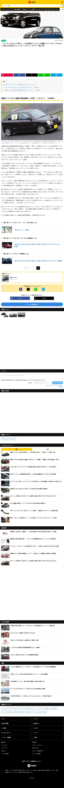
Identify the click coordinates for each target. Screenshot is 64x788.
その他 (35, 737)
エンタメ (39, 9)
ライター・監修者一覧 (37, 751)
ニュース (9, 9)
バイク (3, 712)
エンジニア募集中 (36, 753)
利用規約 (61, 386)
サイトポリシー (5, 745)
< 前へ (26, 268)
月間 (47, 449)
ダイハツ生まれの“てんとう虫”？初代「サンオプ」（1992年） (22, 87)
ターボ (25, 200)
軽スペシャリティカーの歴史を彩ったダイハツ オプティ (20, 84)
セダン (26, 141)
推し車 (9, 439)
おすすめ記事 (25, 708)
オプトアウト (4, 748)
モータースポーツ (48, 9)
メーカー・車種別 (11, 11)
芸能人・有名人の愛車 (51, 708)
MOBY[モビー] (4, 11)
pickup (3, 439)
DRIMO (22, 712)
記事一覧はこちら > (14, 279)
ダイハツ (17, 11)
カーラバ (41, 708)
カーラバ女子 (5, 708)
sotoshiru (10, 712)
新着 (14, 439)
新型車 (16, 712)
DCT (44, 143)
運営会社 (3, 742)
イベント (56, 9)
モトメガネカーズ (15, 708)
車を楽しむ (25, 9)
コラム (34, 712)
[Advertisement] (32, 60)
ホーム (3, 9)
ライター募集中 (5, 753)
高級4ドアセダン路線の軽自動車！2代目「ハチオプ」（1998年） (23, 90)
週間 (17, 449)
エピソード (34, 708)
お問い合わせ (35, 748)
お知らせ (3, 751)
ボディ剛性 (22, 198)
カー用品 (32, 9)
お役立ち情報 (17, 9)
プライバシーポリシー (37, 745)
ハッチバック (57, 189)
